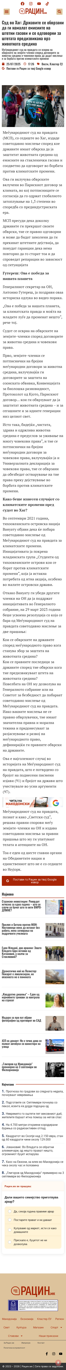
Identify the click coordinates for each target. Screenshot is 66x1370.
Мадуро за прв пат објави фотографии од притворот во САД (21, 1019)
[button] (7, 12)
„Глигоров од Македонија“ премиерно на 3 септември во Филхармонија (19, 1067)
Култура (21, 1327)
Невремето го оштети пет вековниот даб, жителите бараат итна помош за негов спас (32, 1115)
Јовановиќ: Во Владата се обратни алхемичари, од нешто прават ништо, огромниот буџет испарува (28, 1150)
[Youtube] (39, 3)
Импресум (25, 1343)
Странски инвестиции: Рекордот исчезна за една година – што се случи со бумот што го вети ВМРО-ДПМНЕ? (22, 905)
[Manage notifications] (58, 1363)
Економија (27, 1318)
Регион (59, 1318)
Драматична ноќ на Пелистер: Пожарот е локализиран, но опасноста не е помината (19, 974)
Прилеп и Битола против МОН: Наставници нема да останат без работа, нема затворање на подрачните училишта (21, 929)
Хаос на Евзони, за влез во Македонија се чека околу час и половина (32, 1163)
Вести (45, 64)
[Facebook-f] (46, 1353)
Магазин (38, 1327)
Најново (8, 894)
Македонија (9, 1318)
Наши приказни (48, 1335)
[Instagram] (30, 3)
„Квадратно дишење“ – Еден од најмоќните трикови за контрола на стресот (21, 997)
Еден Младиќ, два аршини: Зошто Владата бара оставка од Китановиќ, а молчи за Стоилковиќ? (21, 952)
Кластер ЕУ (56, 64)
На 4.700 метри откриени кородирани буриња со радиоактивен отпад (30, 1126)
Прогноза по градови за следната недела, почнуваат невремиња (32, 1093)
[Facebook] (22, 3)
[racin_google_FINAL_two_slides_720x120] (33, 805)
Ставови (13, 1335)
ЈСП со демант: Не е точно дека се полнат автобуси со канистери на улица (22, 1043)
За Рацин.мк (9, 1343)
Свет (6, 1327)
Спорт (54, 1327)
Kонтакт (41, 1343)
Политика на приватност (14, 1348)
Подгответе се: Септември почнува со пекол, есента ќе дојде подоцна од (29, 1104)
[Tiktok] (47, 3)
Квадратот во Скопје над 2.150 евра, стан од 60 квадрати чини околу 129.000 (32, 1137)
